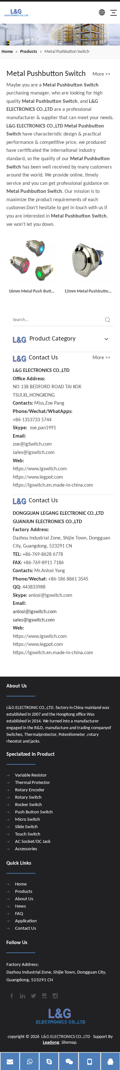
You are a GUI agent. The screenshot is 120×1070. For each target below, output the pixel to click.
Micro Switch (27, 819)
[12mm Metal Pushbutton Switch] (88, 260)
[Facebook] (11, 995)
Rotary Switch (28, 797)
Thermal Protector (32, 782)
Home (21, 884)
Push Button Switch (34, 812)
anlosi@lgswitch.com (35, 611)
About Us (24, 899)
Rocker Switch (28, 805)
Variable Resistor (31, 775)
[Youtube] (43, 995)
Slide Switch (26, 827)
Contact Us (25, 928)
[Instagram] (54, 995)
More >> (101, 74)
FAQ (19, 913)
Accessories (26, 849)
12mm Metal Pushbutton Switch (87, 292)
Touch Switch (27, 834)
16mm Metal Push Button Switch (32, 292)
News (20, 906)
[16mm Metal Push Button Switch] (32, 260)
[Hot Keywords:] (108, 320)
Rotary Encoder (29, 790)
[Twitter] (32, 995)
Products (23, 891)
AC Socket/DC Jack (33, 841)
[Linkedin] (22, 995)
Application (26, 921)
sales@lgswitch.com (34, 620)
